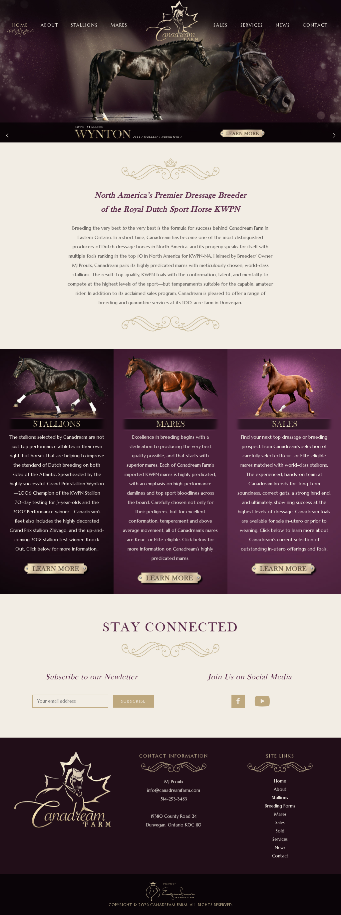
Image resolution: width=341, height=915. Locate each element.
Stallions (280, 798)
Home (280, 781)
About (280, 789)
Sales (280, 822)
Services (280, 839)
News (280, 847)
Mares (280, 814)
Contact (280, 856)
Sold (280, 831)
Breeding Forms (280, 806)
